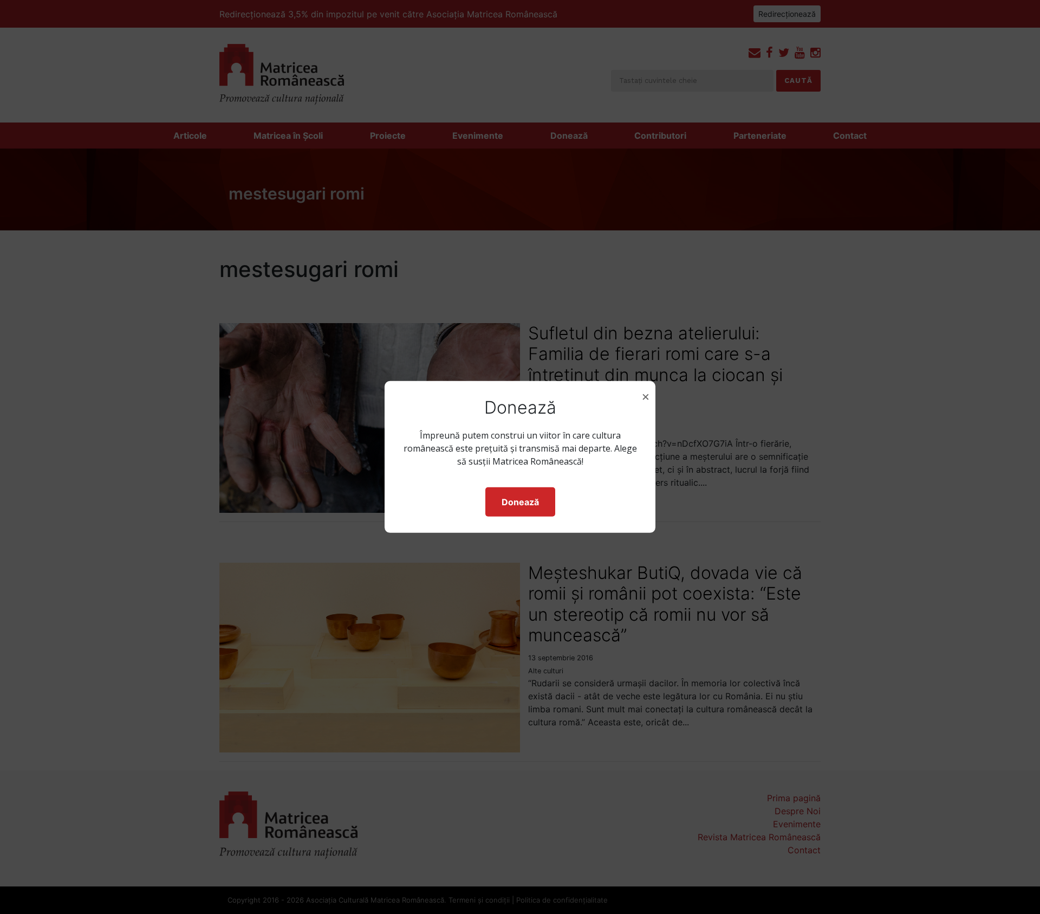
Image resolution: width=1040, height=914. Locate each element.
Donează (520, 502)
